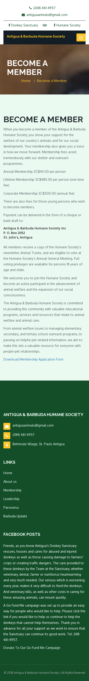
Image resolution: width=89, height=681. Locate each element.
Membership (12, 490)
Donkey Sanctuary (24, 25)
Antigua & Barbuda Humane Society (36, 36)
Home (7, 473)
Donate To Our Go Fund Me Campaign (31, 648)
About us (10, 481)
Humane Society (68, 25)
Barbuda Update (15, 516)
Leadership (11, 499)
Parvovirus (11, 507)
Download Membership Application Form (33, 359)
